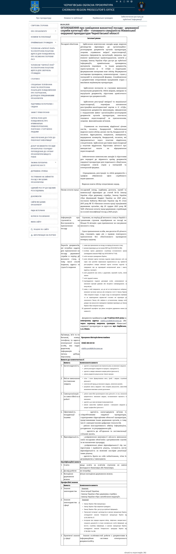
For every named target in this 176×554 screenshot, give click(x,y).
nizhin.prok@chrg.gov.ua (111, 321)
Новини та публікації (73, 18)
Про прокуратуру (43, 18)
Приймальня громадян (103, 18)
